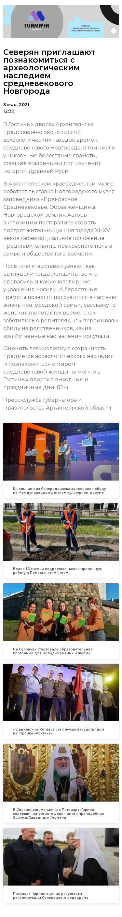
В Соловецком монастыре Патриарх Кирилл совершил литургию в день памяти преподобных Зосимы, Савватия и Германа (58, 814)
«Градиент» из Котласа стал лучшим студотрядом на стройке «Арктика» (58, 731)
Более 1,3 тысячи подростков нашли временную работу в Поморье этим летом (57, 571)
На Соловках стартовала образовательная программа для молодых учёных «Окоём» (53, 651)
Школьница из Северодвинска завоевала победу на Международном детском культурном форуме (59, 491)
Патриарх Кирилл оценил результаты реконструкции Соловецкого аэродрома (50, 896)
